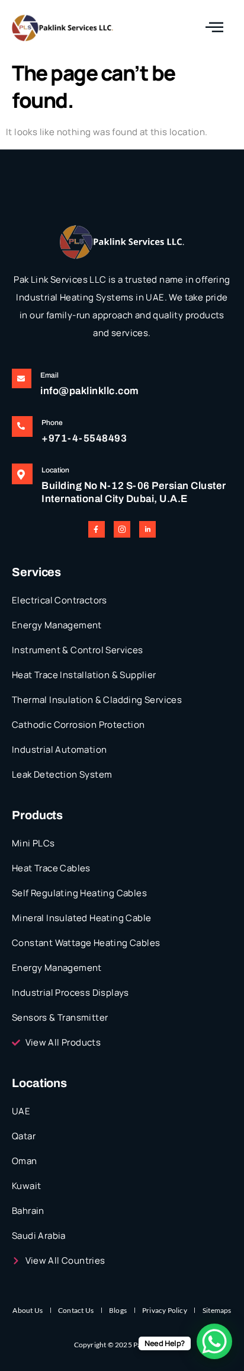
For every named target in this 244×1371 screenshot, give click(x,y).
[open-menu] (215, 27)
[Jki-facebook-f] (96, 529)
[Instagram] (122, 529)
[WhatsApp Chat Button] (214, 1341)
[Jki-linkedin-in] (147, 529)
